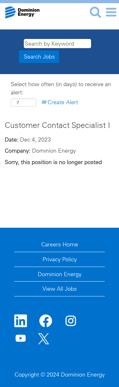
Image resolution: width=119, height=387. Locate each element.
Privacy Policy (60, 259)
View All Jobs (60, 288)
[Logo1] (20, 12)
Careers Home (59, 244)
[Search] (95, 12)
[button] (111, 12)
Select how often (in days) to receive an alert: (61, 88)
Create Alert (62, 102)
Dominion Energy (60, 274)
